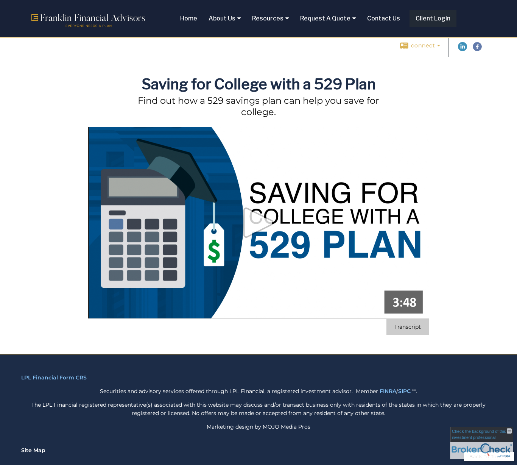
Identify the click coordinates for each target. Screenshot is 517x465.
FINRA (388, 391)
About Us (222, 18)
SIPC (404, 391)
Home (188, 18)
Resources (267, 18)
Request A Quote (325, 18)
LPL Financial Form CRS (54, 377)
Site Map (33, 450)
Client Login (433, 18)
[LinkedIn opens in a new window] (462, 49)
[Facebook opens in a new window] (477, 49)
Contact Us (383, 18)
